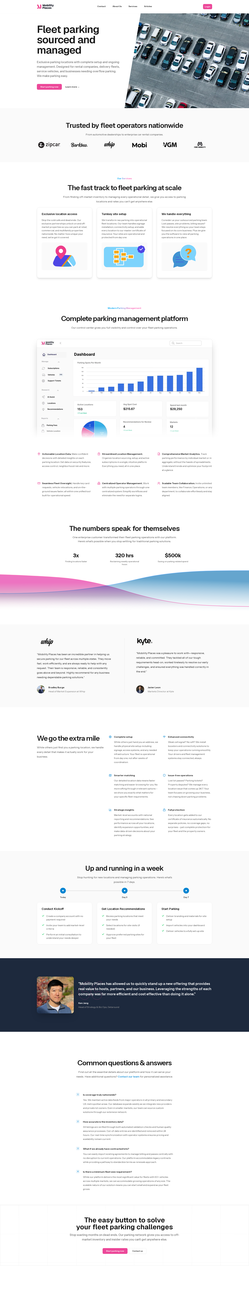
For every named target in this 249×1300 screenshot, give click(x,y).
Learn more (72, 87)
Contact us (137, 1251)
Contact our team (128, 1076)
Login (207, 6)
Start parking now (49, 87)
